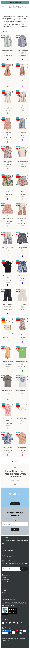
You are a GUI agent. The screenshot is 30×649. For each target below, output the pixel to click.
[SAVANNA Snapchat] (21, 622)
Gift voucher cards (6, 583)
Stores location (5, 579)
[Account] (23, 6)
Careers (3, 592)
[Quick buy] (12, 39)
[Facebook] (3, 622)
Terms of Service (22, 638)
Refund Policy (4, 638)
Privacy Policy (16, 638)
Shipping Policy (10, 638)
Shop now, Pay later (6, 581)
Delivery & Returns (5, 640)
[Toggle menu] (3, 6)
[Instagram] (6, 622)
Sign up (15, 529)
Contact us (4, 590)
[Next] (27, 2)
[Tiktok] (17, 622)
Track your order (5, 586)
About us (4, 577)
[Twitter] (10, 622)
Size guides (4, 588)
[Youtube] (14, 622)
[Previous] (2, 2)
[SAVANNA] (15, 6)
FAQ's (3, 594)
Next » (16, 461)
